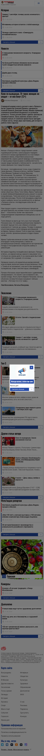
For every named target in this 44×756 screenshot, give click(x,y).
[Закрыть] (31, 367)
